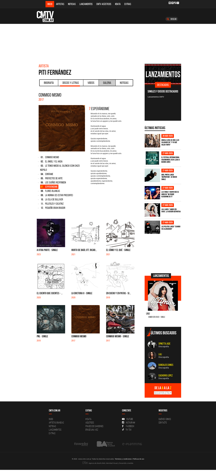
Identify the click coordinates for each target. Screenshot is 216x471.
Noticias (72, 4)
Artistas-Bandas (56, 422)
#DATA (118, 4)
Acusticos (90, 422)
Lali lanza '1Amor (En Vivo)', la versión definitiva (171, 210)
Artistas (60, 4)
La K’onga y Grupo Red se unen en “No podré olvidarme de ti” (170, 194)
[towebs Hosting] (81, 444)
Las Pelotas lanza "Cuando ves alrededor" (170, 227)
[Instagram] (172, 3)
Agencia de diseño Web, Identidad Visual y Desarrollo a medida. (111, 463)
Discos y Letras (70, 82)
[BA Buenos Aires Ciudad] (105, 444)
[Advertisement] (108, 42)
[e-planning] (132, 444)
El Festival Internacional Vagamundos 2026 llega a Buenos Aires (170, 159)
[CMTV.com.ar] (47, 16)
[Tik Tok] (175, 3)
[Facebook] (178, 3)
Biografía (49, 82)
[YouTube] (170, 3)
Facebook (130, 426)
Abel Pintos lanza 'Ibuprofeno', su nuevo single (169, 177)
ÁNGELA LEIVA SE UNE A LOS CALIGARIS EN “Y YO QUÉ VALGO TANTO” (170, 142)
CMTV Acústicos (103, 4)
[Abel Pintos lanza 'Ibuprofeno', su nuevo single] (152, 175)
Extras (127, 4)
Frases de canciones (94, 426)
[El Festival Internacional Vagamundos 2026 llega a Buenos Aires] (152, 158)
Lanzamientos (86, 4)
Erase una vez (92, 429)
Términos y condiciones (123, 459)
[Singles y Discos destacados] (163, 74)
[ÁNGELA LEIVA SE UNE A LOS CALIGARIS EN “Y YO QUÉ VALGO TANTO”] (152, 140)
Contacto (163, 422)
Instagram (130, 422)
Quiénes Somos (165, 419)
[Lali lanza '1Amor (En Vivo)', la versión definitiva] (152, 210)
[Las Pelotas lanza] (152, 227)
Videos (91, 82)
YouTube (129, 419)
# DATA (89, 419)
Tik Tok (129, 429)
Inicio (49, 4)
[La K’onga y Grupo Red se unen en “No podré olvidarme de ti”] (152, 192)
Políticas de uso (138, 459)
